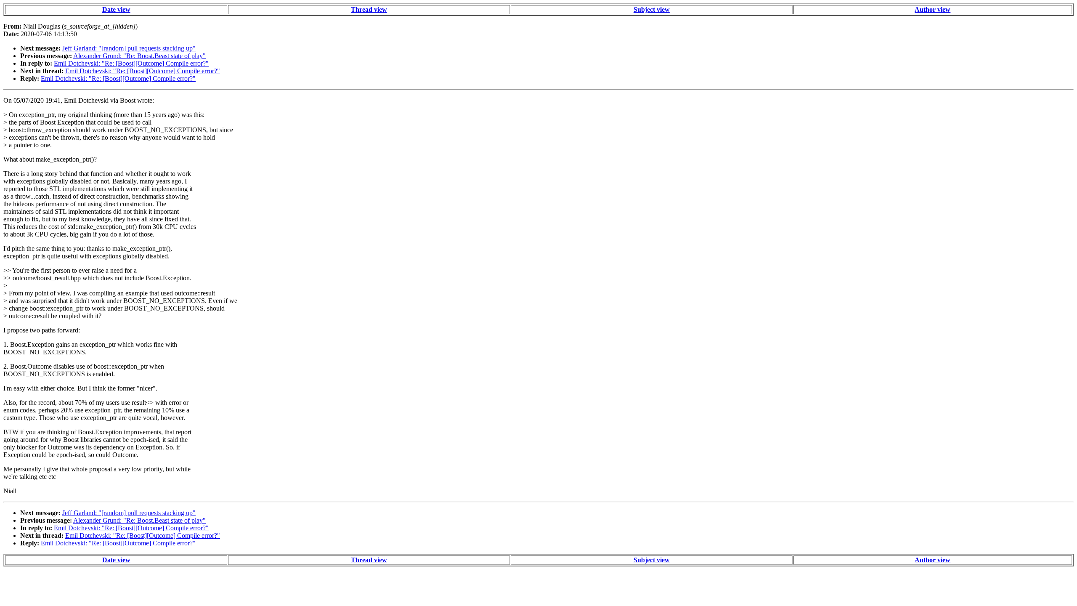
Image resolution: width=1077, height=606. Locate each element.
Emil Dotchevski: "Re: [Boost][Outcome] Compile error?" (131, 63)
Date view (116, 9)
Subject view (652, 9)
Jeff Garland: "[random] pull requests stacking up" (129, 48)
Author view (932, 9)
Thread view (369, 9)
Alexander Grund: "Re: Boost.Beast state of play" (139, 55)
